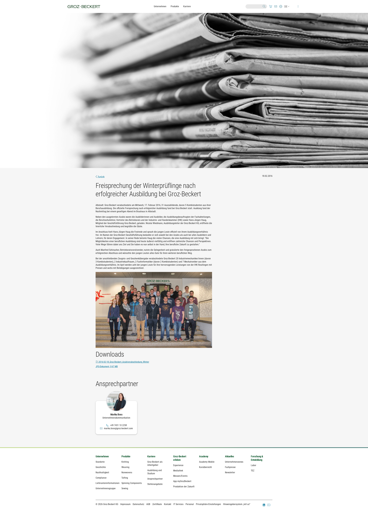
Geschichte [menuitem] (101, 467)
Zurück (101, 176)
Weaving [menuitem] (125, 467)
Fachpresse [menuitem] (230, 467)
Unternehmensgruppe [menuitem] (106, 488)
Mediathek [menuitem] (178, 470)
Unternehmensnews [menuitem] (234, 461)
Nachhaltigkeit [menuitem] (102, 472)
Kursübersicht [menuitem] (205, 467)
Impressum (125, 504)
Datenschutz (138, 504)
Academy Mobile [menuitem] (206, 461)
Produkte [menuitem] (125, 456)
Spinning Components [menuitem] (131, 483)
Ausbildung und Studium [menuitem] (154, 472)
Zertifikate (157, 504)
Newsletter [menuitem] (230, 472)
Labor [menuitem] (253, 465)
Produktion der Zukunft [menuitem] (183, 486)
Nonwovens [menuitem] (126, 472)
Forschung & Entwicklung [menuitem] (257, 458)
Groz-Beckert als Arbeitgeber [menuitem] (154, 463)
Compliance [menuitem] (101, 477)
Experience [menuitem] (178, 465)
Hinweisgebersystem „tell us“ (236, 504)
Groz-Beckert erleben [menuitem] (179, 458)
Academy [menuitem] (203, 456)
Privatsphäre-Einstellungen (208, 504)
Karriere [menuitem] (151, 456)
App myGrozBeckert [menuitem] (182, 481)
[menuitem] (270, 6)
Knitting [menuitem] (125, 461)
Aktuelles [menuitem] (229, 456)
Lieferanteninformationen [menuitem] (106, 483)
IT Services (178, 504)
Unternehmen (160, 6)
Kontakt (167, 504)
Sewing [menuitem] (124, 488)
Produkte (175, 6)
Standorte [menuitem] (100, 461)
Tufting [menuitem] (124, 477)
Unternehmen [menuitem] (102, 456)
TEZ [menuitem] (252, 470)
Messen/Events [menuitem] (180, 476)
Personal (190, 504)
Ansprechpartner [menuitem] (155, 478)
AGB (148, 504)
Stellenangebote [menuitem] (155, 484)
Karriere (187, 6)
